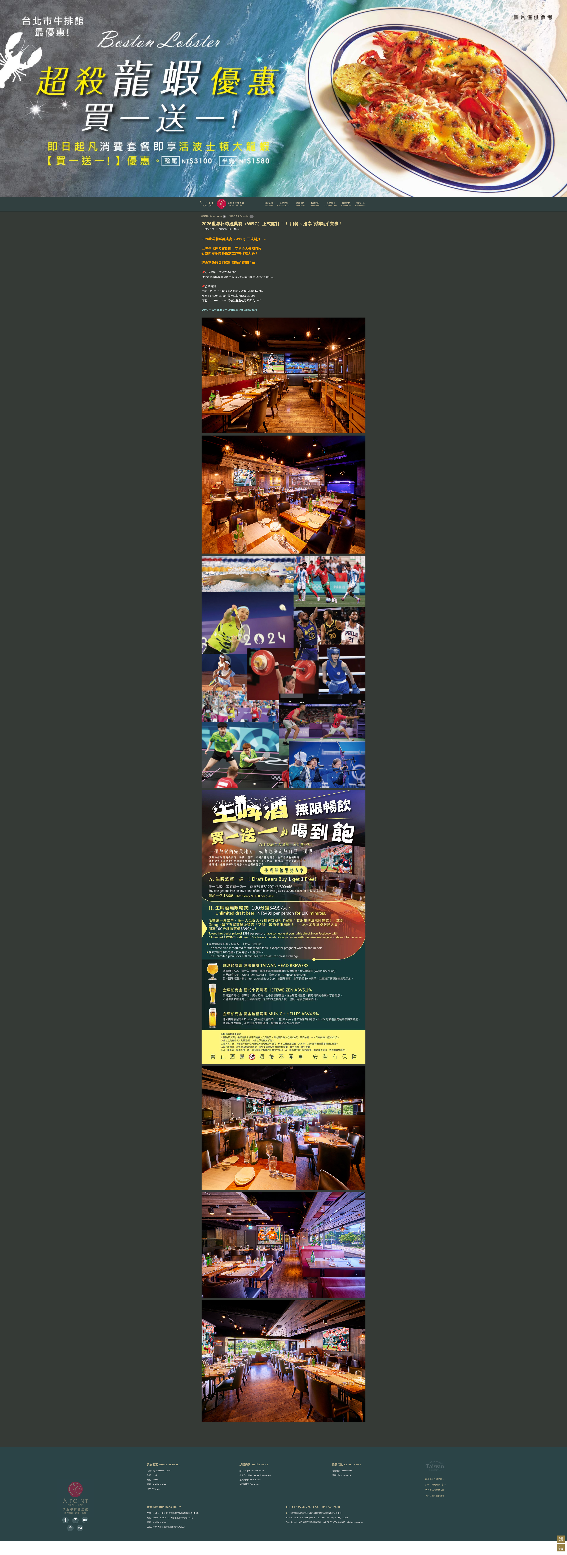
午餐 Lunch (152, 1475)
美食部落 (331, 204)
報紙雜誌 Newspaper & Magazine (255, 1475)
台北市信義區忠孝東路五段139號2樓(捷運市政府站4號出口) (314, 1513)
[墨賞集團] (561, 1539)
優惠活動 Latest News (211, 216)
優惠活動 (300, 204)
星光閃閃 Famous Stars (250, 1479)
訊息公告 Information (239, 216)
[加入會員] (561, 1547)
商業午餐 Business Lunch (159, 1470)
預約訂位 (360, 204)
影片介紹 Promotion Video (251, 1470)
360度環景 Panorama (249, 1484)
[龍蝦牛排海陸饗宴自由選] (283, 98)
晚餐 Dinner (152, 1479)
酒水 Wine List (153, 1489)
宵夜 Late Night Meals (157, 1484)
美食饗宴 (283, 204)
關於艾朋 (269, 204)
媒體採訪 (315, 204)
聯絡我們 (346, 204)
